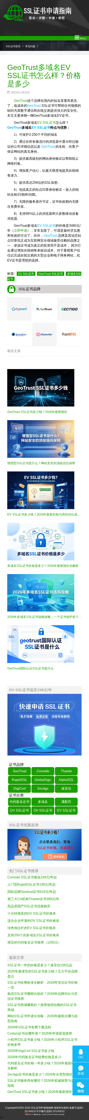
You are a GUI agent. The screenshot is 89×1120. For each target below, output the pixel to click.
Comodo (43, 771)
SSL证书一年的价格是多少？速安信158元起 (39, 965)
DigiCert (19, 788)
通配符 (66, 801)
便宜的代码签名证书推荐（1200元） (34, 942)
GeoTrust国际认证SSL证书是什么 (30, 668)
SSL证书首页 (13, 46)
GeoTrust (20, 100)
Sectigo (42, 788)
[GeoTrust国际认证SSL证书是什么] (40, 644)
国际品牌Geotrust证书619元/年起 (31, 891)
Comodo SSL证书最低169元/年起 (32, 877)
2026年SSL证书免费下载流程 (29, 1027)
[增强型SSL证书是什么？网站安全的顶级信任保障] (40, 438)
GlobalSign (43, 780)
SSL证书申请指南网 (42, 1107)
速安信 (66, 788)
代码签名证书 (19, 801)
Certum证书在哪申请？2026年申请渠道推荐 (39, 1033)
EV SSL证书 (46, 122)
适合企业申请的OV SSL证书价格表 (33, 920)
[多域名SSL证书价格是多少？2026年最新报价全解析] (40, 541)
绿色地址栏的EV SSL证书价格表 (31, 928)
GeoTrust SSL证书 (50, 273)
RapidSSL (19, 780)
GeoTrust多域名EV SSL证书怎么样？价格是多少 (44, 75)
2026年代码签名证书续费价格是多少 (34, 1057)
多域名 (43, 801)
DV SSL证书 (19, 810)
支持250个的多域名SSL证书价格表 (33, 935)
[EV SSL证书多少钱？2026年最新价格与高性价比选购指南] (40, 490)
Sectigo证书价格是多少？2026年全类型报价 (39, 1074)
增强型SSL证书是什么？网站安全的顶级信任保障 (41, 463)
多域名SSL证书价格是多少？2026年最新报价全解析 (43, 565)
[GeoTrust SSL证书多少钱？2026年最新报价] (40, 387)
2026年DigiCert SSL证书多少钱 (30, 1051)
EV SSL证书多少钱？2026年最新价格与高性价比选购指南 (47, 514)
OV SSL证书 (43, 810)
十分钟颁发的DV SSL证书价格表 (31, 913)
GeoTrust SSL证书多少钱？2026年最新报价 (37, 412)
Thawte (66, 771)
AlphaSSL (66, 780)
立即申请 (20, 230)
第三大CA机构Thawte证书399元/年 (33, 899)
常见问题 (30, 46)
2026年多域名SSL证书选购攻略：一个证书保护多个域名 (46, 617)
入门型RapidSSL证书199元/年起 (31, 884)
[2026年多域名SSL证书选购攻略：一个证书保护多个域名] (40, 592)
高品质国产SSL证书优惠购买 (28, 906)
